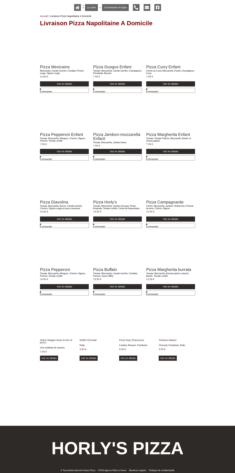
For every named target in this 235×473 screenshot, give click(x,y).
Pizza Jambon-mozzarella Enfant (116, 136)
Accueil (44, 16)
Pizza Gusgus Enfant (112, 67)
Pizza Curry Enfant (163, 67)
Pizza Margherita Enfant (168, 134)
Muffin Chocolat (88, 340)
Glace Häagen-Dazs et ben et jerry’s (56, 341)
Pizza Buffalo (105, 269)
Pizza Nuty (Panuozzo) (131, 340)
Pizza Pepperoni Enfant (61, 134)
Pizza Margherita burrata (168, 269)
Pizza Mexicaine (55, 67)
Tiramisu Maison (168, 340)
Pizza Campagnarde (165, 202)
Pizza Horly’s (105, 202)
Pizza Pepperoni (55, 269)
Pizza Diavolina (54, 202)
